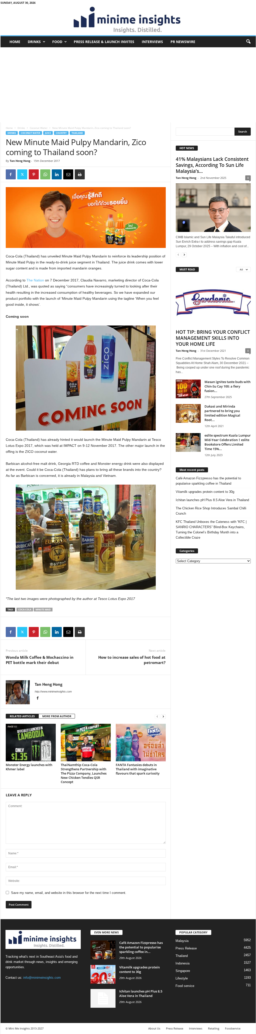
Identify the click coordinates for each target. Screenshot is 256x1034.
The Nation (35, 280)
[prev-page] (157, 716)
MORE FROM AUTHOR (56, 716)
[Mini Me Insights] (128, 20)
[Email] (68, 174)
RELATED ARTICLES (22, 716)
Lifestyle (182, 978)
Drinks (34, 41)
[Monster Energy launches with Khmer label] (31, 742)
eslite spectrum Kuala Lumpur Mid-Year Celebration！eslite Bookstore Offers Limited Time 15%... (227, 442)
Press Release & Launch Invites (104, 41)
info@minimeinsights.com (42, 977)
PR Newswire (182, 41)
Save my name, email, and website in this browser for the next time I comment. (68, 893)
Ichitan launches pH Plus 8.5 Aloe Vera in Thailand (212, 500)
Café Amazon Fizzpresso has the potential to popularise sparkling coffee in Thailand (208, 480)
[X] (22, 174)
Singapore (183, 971)
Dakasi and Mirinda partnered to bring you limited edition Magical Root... (222, 413)
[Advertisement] (128, 85)
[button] (248, 41)
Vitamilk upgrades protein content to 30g (205, 492)
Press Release (186, 948)
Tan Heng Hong (20, 161)
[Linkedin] (57, 174)
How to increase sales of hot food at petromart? (132, 660)
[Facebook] (11, 174)
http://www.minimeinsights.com (53, 691)
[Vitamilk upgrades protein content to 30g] (103, 974)
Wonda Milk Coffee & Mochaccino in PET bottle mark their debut (40, 660)
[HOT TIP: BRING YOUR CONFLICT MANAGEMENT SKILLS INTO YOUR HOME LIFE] (213, 301)
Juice (48, 133)
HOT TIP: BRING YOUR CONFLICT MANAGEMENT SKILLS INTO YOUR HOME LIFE (213, 338)
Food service (185, 986)
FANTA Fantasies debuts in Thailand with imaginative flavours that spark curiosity (138, 769)
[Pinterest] (34, 174)
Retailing (213, 1028)
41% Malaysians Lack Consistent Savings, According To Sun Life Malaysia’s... (212, 165)
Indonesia (183, 963)
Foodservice (232, 1028)
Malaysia (182, 941)
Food (57, 41)
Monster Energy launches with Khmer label (29, 767)
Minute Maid (43, 609)
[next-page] (163, 716)
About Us (154, 1028)
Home (15, 41)
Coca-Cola (24, 609)
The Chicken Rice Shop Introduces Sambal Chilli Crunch (211, 510)
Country (61, 133)
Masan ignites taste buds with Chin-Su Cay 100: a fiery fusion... (227, 386)
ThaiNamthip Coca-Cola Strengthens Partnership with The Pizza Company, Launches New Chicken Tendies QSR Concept (83, 773)
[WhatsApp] (45, 174)
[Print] (80, 174)
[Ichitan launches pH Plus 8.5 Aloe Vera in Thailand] (103, 998)
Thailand (77, 133)
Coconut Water (39, 128)
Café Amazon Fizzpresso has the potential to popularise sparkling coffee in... (141, 947)
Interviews (152, 41)
